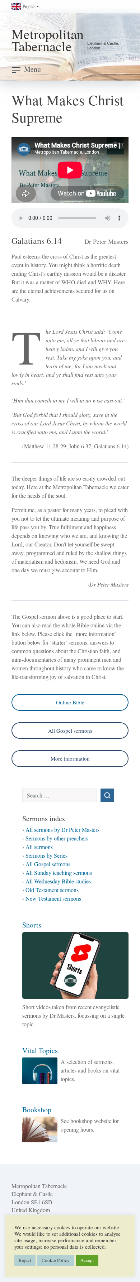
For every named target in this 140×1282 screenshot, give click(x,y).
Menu (32, 69)
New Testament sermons (53, 898)
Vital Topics (40, 1050)
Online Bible (70, 702)
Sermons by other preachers (56, 838)
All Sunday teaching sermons (58, 872)
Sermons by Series (46, 855)
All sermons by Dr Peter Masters (62, 829)
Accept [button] (87, 1260)
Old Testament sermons (52, 889)
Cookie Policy (56, 1260)
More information (70, 758)
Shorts (31, 925)
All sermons (39, 846)
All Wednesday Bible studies (58, 881)
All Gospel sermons (70, 730)
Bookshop (36, 1109)
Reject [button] (25, 1260)
